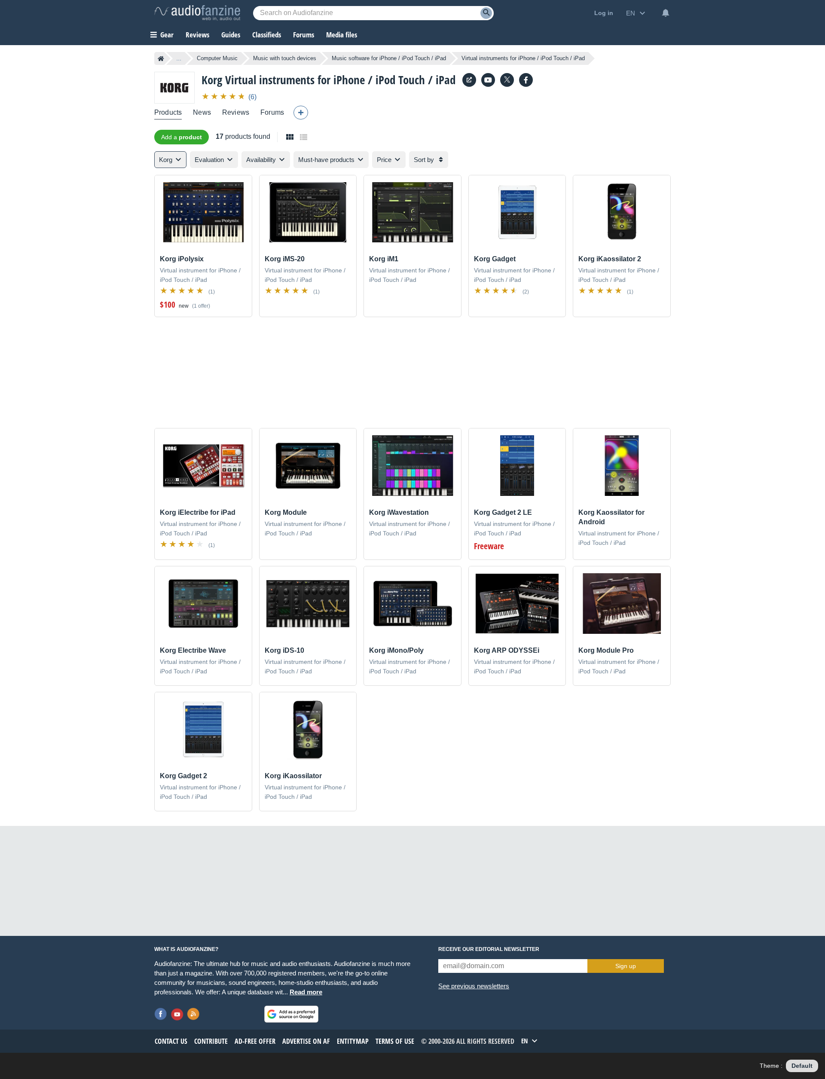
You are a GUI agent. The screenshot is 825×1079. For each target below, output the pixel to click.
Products (168, 112)
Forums (272, 112)
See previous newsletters (473, 986)
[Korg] (174, 87)
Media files (341, 35)
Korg (212, 80)
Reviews (197, 35)
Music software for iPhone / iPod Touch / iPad (389, 58)
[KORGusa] (526, 80)
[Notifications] (665, 13)
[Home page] (161, 58)
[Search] (486, 13)
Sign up (625, 966)
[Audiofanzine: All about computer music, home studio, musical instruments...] (197, 13)
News (202, 112)
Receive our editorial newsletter (488, 949)
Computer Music (217, 58)
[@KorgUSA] (507, 80)
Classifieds (266, 35)
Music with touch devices (284, 58)
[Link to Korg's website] (469, 80)
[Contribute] (300, 112)
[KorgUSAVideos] (488, 80)
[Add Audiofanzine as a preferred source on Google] (291, 1014)
